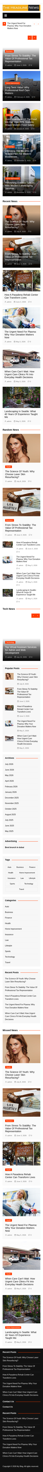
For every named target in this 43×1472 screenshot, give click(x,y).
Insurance (11, 878)
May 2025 (9, 831)
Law (22, 878)
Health (8, 217)
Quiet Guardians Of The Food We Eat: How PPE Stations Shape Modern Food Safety (21, 122)
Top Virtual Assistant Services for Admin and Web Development (20, 650)
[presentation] (34, 24)
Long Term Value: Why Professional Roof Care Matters (17, 90)
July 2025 (9, 820)
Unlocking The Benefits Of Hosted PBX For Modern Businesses (19, 154)
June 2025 (9, 826)
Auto (9, 867)
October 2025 (10, 809)
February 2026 (11, 787)
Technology (10, 147)
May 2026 (9, 775)
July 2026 (9, 764)
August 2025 (10, 815)
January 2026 (11, 792)
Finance (32, 867)
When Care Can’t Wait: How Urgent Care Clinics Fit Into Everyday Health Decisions (19, 374)
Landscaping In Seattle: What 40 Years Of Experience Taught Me (21, 414)
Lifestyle (32, 878)
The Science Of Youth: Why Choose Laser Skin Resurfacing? (19, 224)
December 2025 (12, 798)
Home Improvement (12, 83)
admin (9, 65)
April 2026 (9, 781)
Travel (21, 889)
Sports (12, 884)
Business (9, 51)
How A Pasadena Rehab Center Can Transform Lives (25, 709)
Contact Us (8, 1407)
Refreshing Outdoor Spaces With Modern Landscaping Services (20, 185)
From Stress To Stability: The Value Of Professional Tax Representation (20, 58)
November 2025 (12, 803)
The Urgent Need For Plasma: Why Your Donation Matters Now (19, 25)
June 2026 (9, 770)
